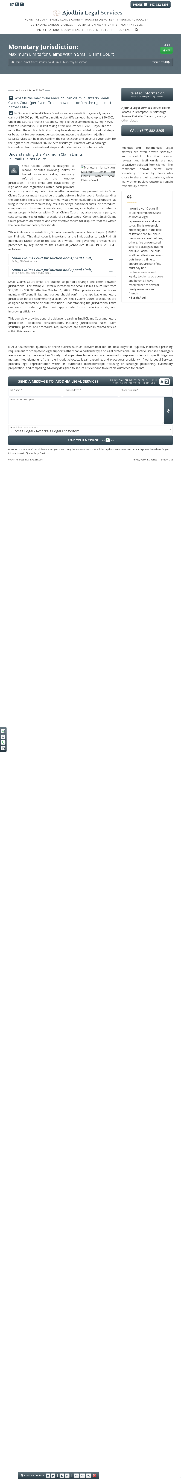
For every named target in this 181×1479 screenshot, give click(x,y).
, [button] (52, 259)
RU (130, 383)
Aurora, (126, 116)
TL (139, 383)
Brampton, (142, 112)
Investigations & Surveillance (60, 29)
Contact (125, 29)
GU (147, 380)
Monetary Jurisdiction (75, 62)
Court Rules (54, 62)
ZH (155, 383)
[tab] (62, 259)
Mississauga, (158, 112)
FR (143, 380)
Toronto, (150, 116)
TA (134, 383)
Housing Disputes (98, 19)
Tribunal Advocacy (131, 19)
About (41, 19)
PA (121, 383)
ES (135, 380)
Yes (167, 50)
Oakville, (137, 116)
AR (111, 380)
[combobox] (90, 429)
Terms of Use (166, 459)
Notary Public (132, 24)
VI (152, 383)
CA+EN (123, 380)
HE (152, 380)
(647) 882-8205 (45, 143)
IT (113, 383)
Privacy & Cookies (145, 459)
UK (143, 383)
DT (130, 380)
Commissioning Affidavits (98, 24)
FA (139, 380)
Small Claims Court (65, 19)
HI (156, 380)
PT (125, 383)
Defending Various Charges (52, 24)
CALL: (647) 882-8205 (147, 130)
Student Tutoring (101, 29)
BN (116, 380)
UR (147, 383)
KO (117, 383)
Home (29, 19)
